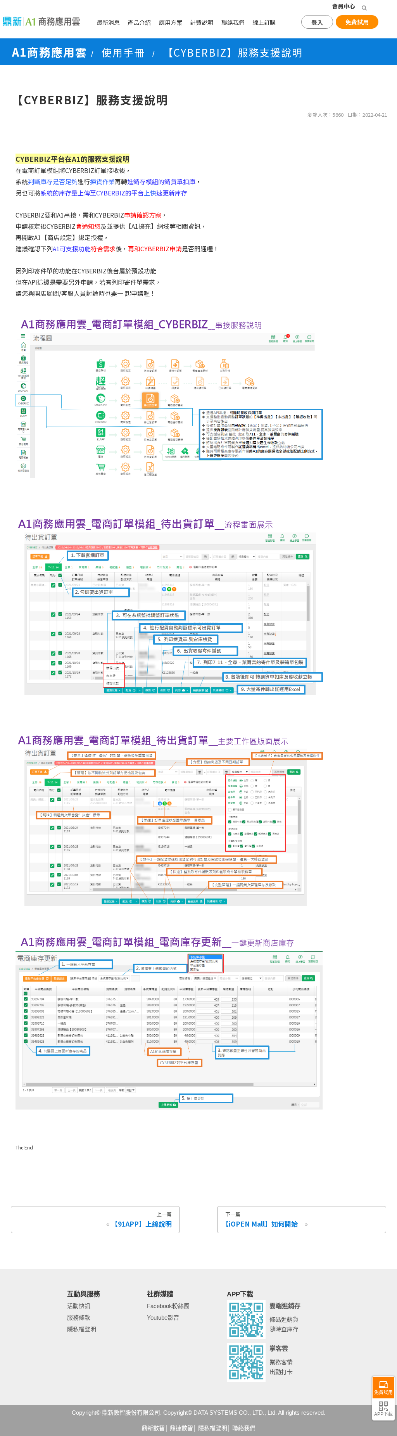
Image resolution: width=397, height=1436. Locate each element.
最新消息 (108, 22)
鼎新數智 (153, 1428)
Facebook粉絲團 (168, 1306)
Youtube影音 (163, 1317)
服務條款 (78, 1317)
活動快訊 (78, 1306)
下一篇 (260, 1219)
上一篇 (141, 1219)
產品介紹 (139, 22)
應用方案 (170, 22)
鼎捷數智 (181, 1428)
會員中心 (343, 6)
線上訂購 (264, 22)
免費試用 (357, 22)
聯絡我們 (233, 22)
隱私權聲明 (81, 1329)
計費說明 (201, 22)
